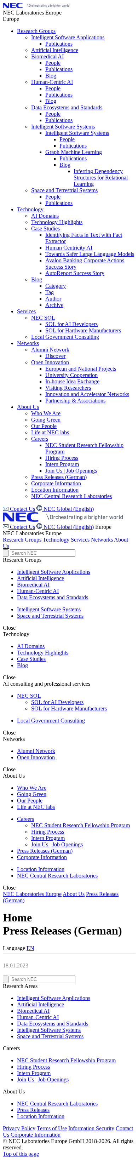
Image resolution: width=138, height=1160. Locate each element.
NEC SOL (29, 696)
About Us (74, 894)
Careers (25, 819)
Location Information (40, 869)
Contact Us (21, 527)
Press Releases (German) (45, 851)
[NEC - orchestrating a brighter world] (36, 6)
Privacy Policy (19, 1128)
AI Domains (31, 646)
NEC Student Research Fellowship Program (80, 825)
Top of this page (21, 1154)
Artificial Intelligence (40, 578)
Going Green (31, 794)
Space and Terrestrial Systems (50, 616)
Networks (102, 540)
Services (80, 540)
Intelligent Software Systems (49, 609)
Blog (22, 665)
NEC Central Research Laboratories (57, 876)
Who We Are (31, 788)
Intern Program (48, 838)
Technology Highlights (42, 653)
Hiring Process (47, 832)
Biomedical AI (33, 585)
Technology (56, 540)
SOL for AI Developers (57, 702)
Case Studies (31, 659)
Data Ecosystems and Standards (52, 597)
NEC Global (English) (68, 527)
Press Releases (33, 1110)
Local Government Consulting (51, 721)
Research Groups (22, 540)
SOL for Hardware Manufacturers (69, 708)
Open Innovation (36, 757)
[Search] (5, 553)
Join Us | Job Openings (57, 844)
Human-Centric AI (38, 591)
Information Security (91, 1128)
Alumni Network (36, 751)
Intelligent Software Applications (53, 572)
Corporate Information (42, 857)
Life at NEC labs (36, 807)
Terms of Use (52, 1128)
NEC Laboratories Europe (32, 894)
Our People (29, 801)
